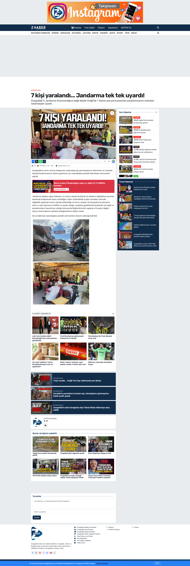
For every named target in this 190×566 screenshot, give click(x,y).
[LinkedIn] (47, 552)
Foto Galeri (90, 27)
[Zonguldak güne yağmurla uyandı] (73, 444)
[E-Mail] (45, 425)
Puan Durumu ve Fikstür (85, 536)
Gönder (37, 517)
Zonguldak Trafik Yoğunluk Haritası (88, 534)
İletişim (101, 27)
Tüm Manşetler (82, 538)
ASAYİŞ (112, 33)
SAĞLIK (134, 33)
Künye (136, 527)
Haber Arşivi (81, 543)
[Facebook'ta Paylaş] (33, 161)
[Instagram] (43, 552)
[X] (36, 552)
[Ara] (158, 28)
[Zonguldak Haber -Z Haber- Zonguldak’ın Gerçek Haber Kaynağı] (38, 27)
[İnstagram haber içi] (95, 12)
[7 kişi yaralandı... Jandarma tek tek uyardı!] (73, 134)
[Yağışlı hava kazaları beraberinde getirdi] (46, 444)
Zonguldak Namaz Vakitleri (86, 532)
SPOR (127, 33)
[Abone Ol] (113, 161)
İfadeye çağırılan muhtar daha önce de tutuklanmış (145, 151)
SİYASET (120, 33)
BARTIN (95, 33)
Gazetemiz (113, 27)
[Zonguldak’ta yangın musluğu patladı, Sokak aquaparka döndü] (73, 466)
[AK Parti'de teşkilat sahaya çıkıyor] (46, 466)
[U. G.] (37, 422)
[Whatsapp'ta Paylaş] (40, 161)
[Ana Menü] (158, 33)
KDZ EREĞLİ (76, 33)
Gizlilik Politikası (114, 529)
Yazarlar (77, 27)
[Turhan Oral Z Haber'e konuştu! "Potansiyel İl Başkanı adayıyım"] (101, 466)
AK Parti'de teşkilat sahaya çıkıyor (45, 476)
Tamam (157, 563)
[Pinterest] (40, 552)
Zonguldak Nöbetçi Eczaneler (86, 527)
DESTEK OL (126, 27)
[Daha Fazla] (44, 161)
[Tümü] (156, 112)
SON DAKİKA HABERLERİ (40, 33)
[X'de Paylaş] (36, 161)
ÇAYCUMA (87, 33)
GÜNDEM (55, 33)
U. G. (35, 165)
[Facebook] (32, 552)
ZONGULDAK (65, 33)
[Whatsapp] (54, 552)
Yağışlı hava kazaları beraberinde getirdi (143, 121)
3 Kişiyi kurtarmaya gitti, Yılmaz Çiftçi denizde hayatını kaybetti (145, 160)
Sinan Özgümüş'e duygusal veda (99, 453)
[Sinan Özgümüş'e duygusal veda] (101, 444)
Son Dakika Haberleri (84, 540)
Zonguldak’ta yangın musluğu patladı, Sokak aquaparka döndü (72, 476)
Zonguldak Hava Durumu (85, 529)
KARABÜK (104, 33)
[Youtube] (51, 552)
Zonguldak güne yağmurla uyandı (72, 453)
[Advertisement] (95, 61)
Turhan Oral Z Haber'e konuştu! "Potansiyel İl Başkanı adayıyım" (99, 476)
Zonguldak (36, 90)
